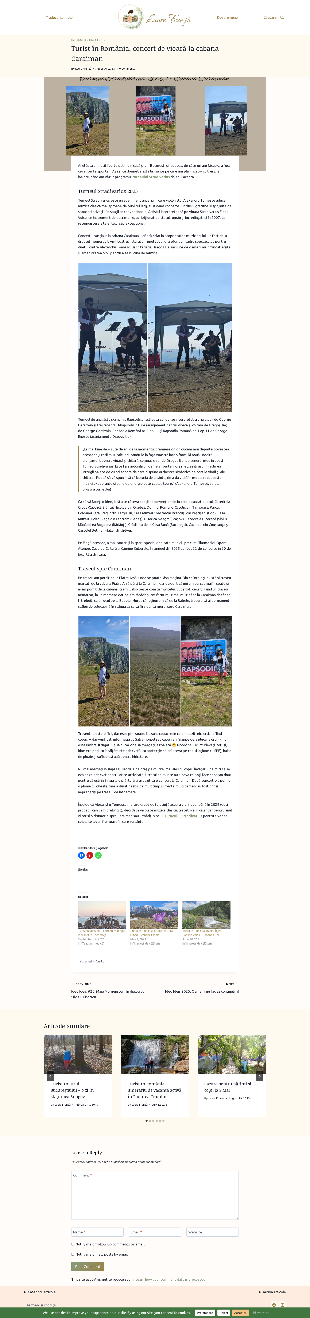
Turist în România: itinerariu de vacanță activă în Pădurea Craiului (154, 1090)
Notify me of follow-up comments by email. (110, 1244)
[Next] (259, 1076)
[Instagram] (282, 1305)
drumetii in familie (92, 961)
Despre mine (227, 17)
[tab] (147, 1121)
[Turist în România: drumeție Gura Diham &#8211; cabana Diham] (154, 915)
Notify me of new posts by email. (101, 1254)
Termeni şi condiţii (41, 1305)
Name (79, 1232)
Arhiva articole (274, 1292)
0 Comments (127, 68)
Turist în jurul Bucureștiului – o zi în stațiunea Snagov (72, 1090)
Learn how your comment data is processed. (170, 1279)
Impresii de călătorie (88, 40)
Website (195, 1232)
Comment (82, 1175)
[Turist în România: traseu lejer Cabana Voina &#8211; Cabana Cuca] (206, 915)
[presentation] (78, 1054)
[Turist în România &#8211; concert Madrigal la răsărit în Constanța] (102, 915)
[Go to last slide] (50, 1076)
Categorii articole (42, 1292)
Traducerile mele (59, 17)
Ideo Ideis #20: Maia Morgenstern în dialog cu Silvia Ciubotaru (107, 990)
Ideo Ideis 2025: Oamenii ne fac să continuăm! (202, 987)
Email (136, 1232)
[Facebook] (274, 1305)
